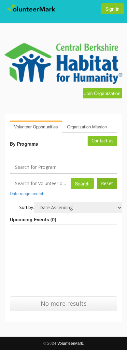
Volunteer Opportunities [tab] (36, 127)
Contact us (102, 141)
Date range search (27, 193)
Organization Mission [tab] (87, 127)
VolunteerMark (70, 343)
